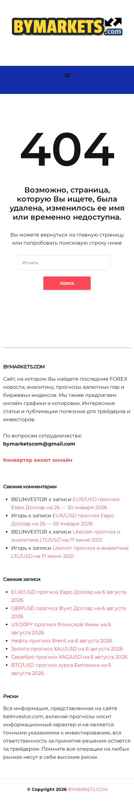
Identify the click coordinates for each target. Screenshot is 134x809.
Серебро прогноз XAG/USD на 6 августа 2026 (69, 657)
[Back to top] (128, 803)
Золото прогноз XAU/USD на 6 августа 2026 (67, 649)
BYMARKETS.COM (87, 789)
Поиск (67, 283)
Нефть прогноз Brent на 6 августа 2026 (61, 641)
